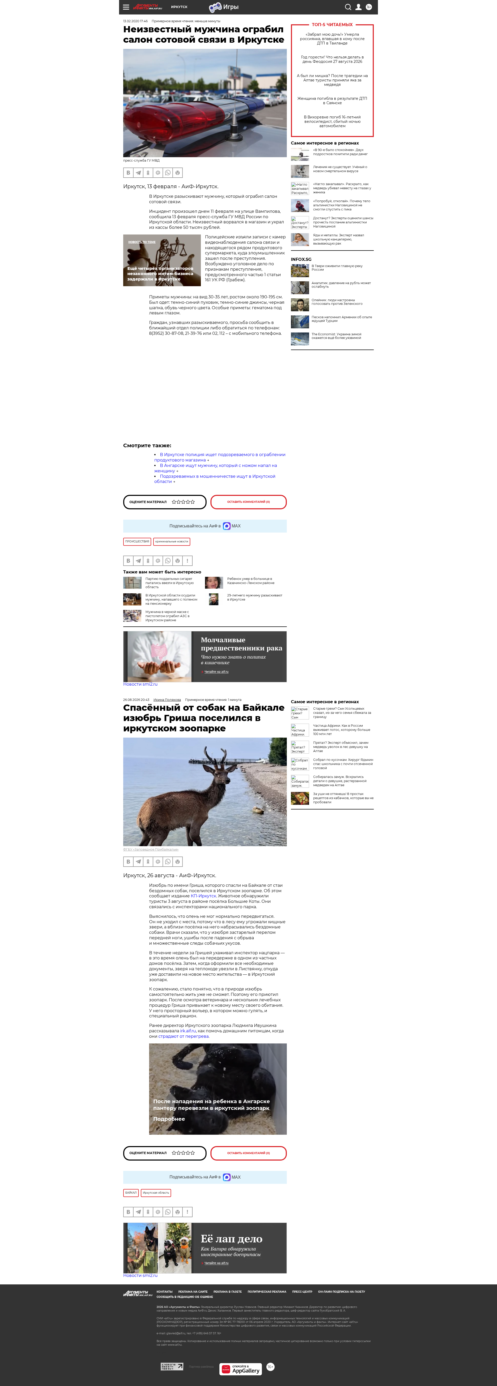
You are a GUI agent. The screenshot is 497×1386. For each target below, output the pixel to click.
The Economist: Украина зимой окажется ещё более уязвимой (336, 336)
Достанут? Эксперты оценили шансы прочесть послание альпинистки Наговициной (343, 222)
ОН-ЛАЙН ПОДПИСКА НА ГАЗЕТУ (341, 1291)
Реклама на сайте (193, 1291)
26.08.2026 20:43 (136, 700)
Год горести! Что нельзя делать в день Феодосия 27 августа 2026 (332, 59)
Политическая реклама (267, 1291)
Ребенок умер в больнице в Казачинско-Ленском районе (250, 581)
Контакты (164, 1291)
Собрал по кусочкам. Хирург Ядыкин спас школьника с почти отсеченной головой (343, 764)
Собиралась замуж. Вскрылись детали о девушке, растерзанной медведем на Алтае (340, 781)
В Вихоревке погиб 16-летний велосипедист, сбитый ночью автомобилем (332, 121)
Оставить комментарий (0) (248, 502)
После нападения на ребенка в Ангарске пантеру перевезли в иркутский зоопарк (211, 1104)
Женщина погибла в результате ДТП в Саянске (332, 100)
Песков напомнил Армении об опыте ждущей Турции (342, 319)
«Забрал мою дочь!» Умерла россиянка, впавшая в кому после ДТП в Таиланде (332, 39)
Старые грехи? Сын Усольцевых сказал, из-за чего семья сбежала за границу (342, 713)
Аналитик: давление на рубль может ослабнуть (341, 285)
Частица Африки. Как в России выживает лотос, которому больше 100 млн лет (341, 730)
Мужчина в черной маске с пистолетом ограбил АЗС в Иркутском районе (167, 616)
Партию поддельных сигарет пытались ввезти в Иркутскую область (169, 583)
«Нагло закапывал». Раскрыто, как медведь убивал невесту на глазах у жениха (342, 188)
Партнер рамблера (201, 1366)
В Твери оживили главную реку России (337, 267)
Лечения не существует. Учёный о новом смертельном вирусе (340, 169)
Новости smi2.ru (140, 684)
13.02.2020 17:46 (135, 21)
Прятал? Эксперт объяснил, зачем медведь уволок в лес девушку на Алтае (340, 747)
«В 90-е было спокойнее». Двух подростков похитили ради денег (340, 152)
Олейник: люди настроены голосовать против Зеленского (337, 302)
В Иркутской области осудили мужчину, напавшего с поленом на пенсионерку (171, 599)
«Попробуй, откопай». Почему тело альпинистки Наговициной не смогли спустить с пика (341, 205)
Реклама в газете (228, 1291)
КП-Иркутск (203, 895)
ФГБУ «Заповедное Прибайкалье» (151, 849)
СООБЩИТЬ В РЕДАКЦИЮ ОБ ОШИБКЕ (185, 1297)
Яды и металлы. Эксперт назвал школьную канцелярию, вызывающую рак (338, 239)
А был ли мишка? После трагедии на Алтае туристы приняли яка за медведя (332, 80)
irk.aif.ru (188, 1030)
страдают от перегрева (183, 1036)
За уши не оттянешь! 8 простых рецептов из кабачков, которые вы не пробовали (343, 798)
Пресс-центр (302, 1291)
